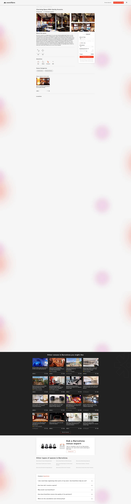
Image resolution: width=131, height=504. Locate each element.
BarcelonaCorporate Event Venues (84, 467)
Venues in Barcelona (47, 6)
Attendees (82, 45)
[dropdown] (126, 2)
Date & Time (83, 37)
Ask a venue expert (118, 2)
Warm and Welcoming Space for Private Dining (43, 87)
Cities (41, 6)
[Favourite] (46, 359)
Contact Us (70, 451)
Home (37, 6)
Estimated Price (83, 48)
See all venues (65, 432)
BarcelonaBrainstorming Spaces (44, 467)
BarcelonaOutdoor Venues (82, 463)
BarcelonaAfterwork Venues (63, 467)
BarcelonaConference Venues (43, 463)
